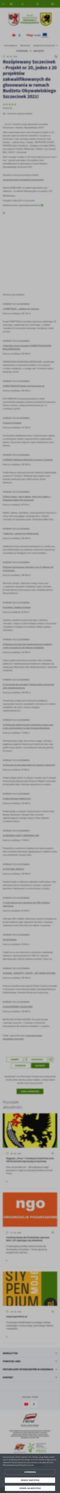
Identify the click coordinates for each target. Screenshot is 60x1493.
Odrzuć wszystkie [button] (30, 1480)
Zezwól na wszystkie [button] (30, 1488)
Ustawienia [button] (30, 1472)
